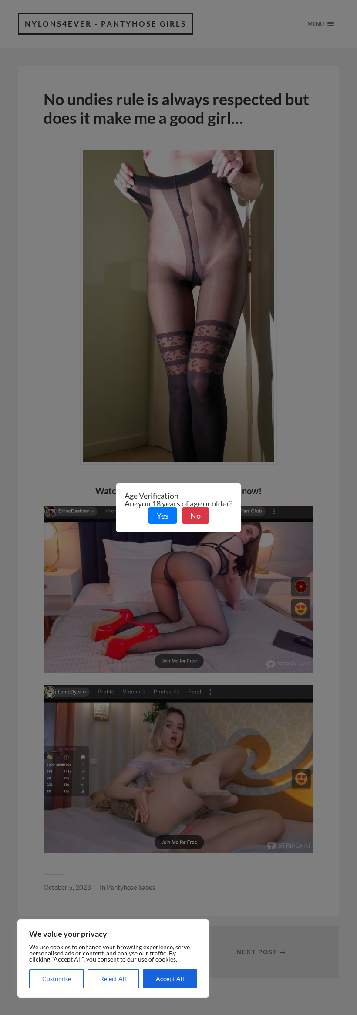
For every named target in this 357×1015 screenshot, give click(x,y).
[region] (113, 958)
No (195, 515)
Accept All (170, 978)
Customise (56, 978)
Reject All (113, 978)
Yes (162, 515)
